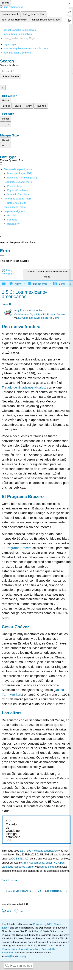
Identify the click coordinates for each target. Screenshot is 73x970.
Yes (9, 910)
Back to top (8, 880)
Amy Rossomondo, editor (28, 310)
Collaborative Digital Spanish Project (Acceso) (40, 314)
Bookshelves (40, 283)
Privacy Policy (9, 949)
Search (7, 966)
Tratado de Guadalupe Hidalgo (23, 387)
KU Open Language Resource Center (39, 318)
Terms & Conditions (29, 949)
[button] (12, 219)
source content (48, 866)
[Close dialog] (2, 255)
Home (18, 283)
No (21, 910)
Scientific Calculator (18, 194)
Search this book (9, 65)
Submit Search (10, 76)
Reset (5, 100)
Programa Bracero (18, 548)
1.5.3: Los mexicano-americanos (39, 850)
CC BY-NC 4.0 (19, 858)
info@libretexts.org (15, 956)
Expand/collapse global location (69, 282)
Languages (65, 283)
